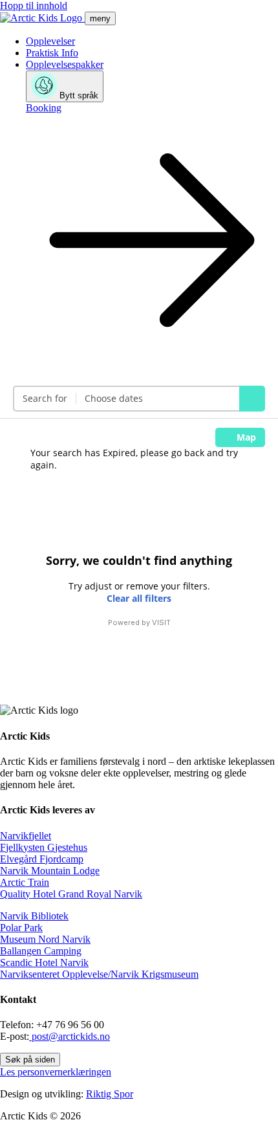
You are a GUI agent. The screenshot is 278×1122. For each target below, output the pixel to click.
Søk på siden (30, 1059)
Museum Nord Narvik (45, 939)
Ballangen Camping (40, 950)
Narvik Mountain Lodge (50, 870)
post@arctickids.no (69, 1036)
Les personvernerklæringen (55, 1071)
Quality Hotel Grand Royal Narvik (71, 893)
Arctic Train (24, 882)
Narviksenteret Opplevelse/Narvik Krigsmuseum (99, 974)
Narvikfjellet (25, 835)
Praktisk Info (52, 52)
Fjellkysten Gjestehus (43, 847)
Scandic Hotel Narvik (44, 962)
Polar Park (21, 927)
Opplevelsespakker (64, 64)
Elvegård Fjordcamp (41, 858)
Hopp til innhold (33, 5)
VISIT (161, 622)
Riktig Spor (109, 1093)
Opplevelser (50, 41)
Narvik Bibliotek (34, 915)
